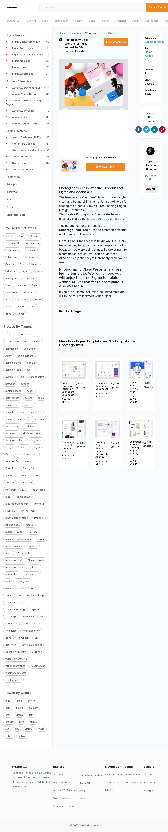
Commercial (12, 243)
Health (34, 264)
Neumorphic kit (13, 560)
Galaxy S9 (28, 468)
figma (37, 447)
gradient (33, 707)
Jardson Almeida (74, 51)
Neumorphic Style (27, 285)
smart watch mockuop (31, 595)
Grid (35, 475)
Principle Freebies (64, 806)
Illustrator (84, 782)
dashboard (11, 433)
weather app (38, 665)
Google (23, 475)
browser (10, 383)
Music (8, 285)
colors (28, 398)
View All (150, 189)
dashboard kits (31, 433)
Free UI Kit (11, 468)
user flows (38, 651)
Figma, (149, 52)
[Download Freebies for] (5, 332)
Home (62, 33)
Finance (9, 264)
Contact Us (112, 782)
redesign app (23, 581)
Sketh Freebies (62, 798)
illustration (26, 482)
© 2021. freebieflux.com (84, 825)
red (7, 729)
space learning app (33, 616)
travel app (23, 637)
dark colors (31, 426)
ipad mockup (23, 496)
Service (36, 299)
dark (7, 707)
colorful (32, 700)
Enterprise (11, 257)
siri (32, 588)
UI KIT (38, 637)
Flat (7, 454)
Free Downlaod (116, 41)
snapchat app (13, 602)
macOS (30, 524)
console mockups (15, 412)
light (31, 714)
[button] (65, 111)
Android (36, 341)
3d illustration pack (15, 341)
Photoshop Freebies (91, 774)
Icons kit (10, 482)
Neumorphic (24, 553)
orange (9, 721)
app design (11, 348)
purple (33, 721)
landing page (12, 524)
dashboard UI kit (14, 440)
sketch (9, 595)
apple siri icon (13, 369)
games (9, 475)
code (82, 798)
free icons (32, 454)
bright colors (37, 376)
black (8, 700)
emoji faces (35, 440)
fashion (24, 447)
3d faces (25, 334)
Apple (8, 355)
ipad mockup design (16, 503)
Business (35, 236)
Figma (19, 707)
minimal (41, 539)
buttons (25, 383)
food (18, 454)
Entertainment (30, 257)
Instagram (10, 489)
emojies (9, 447)
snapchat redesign (15, 609)
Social (8, 306)
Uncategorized (76, 33)
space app (11, 616)
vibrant (28, 729)
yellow (9, 736)
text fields (11, 630)
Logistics (38, 271)
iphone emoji (28, 510)
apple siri (32, 362)
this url (118, 218)
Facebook (149, 782)
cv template (12, 426)
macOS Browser (14, 531)
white (41, 729)
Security (21, 299)
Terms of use (133, 774)
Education (30, 250)
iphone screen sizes (16, 517)
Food (22, 264)
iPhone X (39, 517)
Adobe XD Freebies (65, 790)
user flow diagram (32, 644)
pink (21, 721)
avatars (9, 376)
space (35, 609)
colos (41, 398)
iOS (24, 489)
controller (36, 412)
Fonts (82, 790)
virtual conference (15, 665)
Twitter (147, 774)
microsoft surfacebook (18, 539)
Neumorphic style (15, 567)
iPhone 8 (10, 510)
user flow (10, 644)
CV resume (39, 419)
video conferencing (16, 658)
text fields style (31, 630)
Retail (8, 299)
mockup (33, 546)
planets (35, 567)
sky (17, 729)
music (8, 553)
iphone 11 (39, 503)
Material (33, 531)
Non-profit (11, 292)
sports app (11, 623)
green (19, 714)
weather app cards (15, 672)
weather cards (13, 680)
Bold (22, 376)
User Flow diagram (15, 651)
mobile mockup (14, 546)
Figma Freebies (62, 782)
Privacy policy (133, 782)
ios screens (38, 489)
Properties (28, 292)
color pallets (12, 398)
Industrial (10, 271)
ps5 (7, 581)
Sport (21, 306)
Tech (32, 306)
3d (12, 334)
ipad (7, 496)
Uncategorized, (154, 41)
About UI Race (114, 774)
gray (7, 714)
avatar (30, 369)
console (28, 405)
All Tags (58, 774)
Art (22, 236)
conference (11, 405)
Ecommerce (12, 250)
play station (11, 574)
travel (8, 313)
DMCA (109, 790)
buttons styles (13, 390)
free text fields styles (17, 461)
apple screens (26, 355)
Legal (24, 271)
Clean (30, 390)
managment (12, 278)
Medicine (30, 278)
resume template (15, 588)
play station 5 (31, 574)
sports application (33, 623)
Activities (10, 236)
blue (19, 700)
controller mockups (16, 419)
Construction (32, 243)
